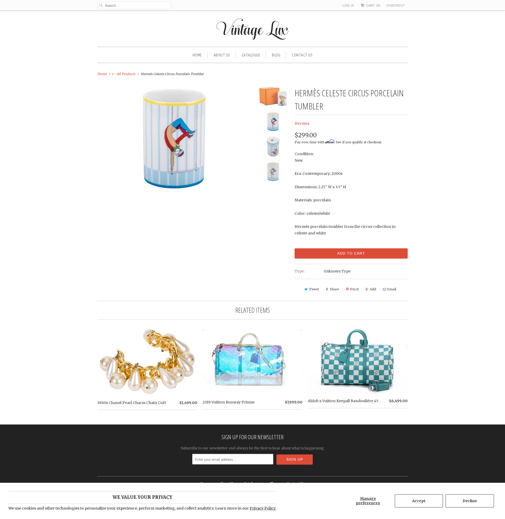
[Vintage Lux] (252, 29)
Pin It (354, 289)
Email (391, 289)
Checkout (396, 5)
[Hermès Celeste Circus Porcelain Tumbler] (174, 138)
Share (334, 289)
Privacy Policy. (263, 508)
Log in (348, 5)
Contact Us (302, 54)
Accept (419, 501)
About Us (222, 54)
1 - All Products (123, 74)
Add (373, 289)
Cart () (373, 5)
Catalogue (251, 54)
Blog (276, 54)
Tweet (314, 289)
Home (197, 54)
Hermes (302, 123)
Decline (470, 501)
